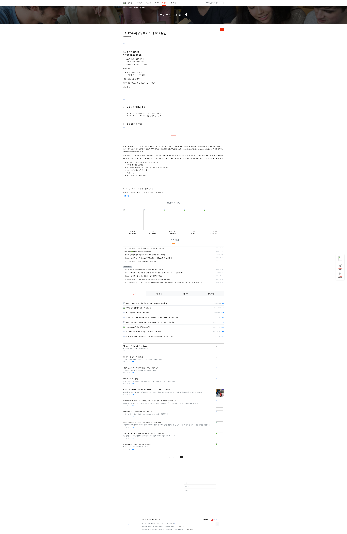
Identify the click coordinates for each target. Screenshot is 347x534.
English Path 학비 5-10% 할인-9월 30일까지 (137, 444)
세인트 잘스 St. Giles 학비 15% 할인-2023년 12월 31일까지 (145, 192)
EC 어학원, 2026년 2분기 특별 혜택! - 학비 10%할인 (151, 248)
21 (165, 457)
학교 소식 (159, 294)
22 (169, 457)
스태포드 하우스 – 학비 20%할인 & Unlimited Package (153, 279)
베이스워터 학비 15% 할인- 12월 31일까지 (139, 189)
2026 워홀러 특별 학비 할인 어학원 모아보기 (139, 308)
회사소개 (145, 520)
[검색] (222, 3)
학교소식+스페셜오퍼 (139, 7)
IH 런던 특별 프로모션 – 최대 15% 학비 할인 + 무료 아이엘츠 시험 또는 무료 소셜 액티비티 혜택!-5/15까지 (169, 282)
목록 (127, 196)
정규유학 (148, 3)
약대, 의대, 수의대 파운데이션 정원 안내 (138, 312)
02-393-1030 (188, 529)
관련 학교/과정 (173, 202)
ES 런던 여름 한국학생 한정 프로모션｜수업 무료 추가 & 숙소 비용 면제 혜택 (159, 273)
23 (173, 457)
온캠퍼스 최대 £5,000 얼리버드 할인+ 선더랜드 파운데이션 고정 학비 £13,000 (150, 336)
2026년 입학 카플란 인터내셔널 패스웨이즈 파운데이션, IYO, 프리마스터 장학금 (150, 322)
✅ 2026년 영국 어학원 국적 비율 (141, 251)
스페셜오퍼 (184, 294)
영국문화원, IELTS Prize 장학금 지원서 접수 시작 (138, 411)
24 (177, 457)
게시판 (164, 3)
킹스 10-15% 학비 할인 (130, 379)
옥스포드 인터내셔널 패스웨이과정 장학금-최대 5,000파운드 (142, 422)
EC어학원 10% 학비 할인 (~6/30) (146, 261)
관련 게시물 (173, 240)
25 (181, 457)
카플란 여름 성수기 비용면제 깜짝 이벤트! (149, 276)
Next (125, 192)
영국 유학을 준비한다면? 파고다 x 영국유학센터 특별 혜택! (143, 332)
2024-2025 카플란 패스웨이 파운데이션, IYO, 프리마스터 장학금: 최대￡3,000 (147, 390)
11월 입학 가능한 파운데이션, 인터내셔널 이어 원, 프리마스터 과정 (144, 433)
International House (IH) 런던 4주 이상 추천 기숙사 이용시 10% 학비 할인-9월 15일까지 (150, 400)
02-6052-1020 (180, 526)
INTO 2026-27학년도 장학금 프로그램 (138, 327)
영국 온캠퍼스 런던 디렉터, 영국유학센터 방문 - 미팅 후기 (147, 269)
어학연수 (139, 3)
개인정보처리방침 (154, 520)
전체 (134, 294)
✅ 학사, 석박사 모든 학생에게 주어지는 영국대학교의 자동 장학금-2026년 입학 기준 (152, 317)
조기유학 (156, 3)
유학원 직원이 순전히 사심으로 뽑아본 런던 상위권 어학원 (147, 255)
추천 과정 (211, 294)
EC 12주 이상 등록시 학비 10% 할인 (134, 357)
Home (125, 7)
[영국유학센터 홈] (128, 3)
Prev (124, 189)
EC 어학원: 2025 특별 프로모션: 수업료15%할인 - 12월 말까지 (154, 258)
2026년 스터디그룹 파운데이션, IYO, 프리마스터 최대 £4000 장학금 (146, 303)
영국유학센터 (173, 3)
